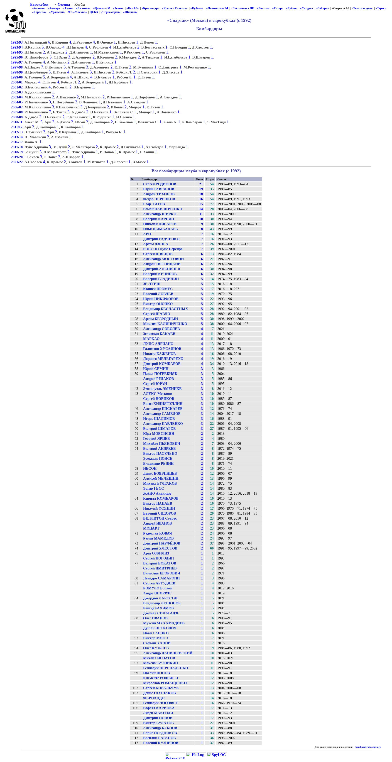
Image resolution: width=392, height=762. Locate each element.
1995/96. (17, 57)
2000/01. (17, 82)
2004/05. (17, 102)
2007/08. (17, 112)
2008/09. (17, 117)
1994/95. (17, 52)
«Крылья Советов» (175, 8)
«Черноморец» (110, 12)
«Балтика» (83, 8)
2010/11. (17, 122)
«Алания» (38, 8)
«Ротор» (277, 8)
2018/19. (17, 152)
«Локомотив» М (217, 8)
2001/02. (17, 87)
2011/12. (17, 127)
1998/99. (17, 72)
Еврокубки (39, 4)
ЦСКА (94, 12)
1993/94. (17, 47)
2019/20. (17, 157)
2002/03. (17, 92)
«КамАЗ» (132, 8)
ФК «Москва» (77, 12)
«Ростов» (263, 8)
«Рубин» (291, 8)
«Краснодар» (150, 8)
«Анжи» (68, 8)
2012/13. (17, 132)
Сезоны (64, 4)
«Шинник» (130, 12)
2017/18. (17, 147)
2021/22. (17, 162)
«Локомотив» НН (242, 8)
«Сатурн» (306, 8)
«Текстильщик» (362, 8)
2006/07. (17, 107)
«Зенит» (118, 8)
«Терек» (380, 8)
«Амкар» (54, 8)
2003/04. (17, 97)
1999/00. (17, 77)
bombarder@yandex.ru (368, 747)
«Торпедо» (39, 12)
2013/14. (17, 137)
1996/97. (17, 62)
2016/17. (17, 142)
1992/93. (17, 42)
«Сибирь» (322, 8)
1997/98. (17, 67)
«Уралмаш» (57, 12)
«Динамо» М (101, 8)
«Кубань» (196, 8)
